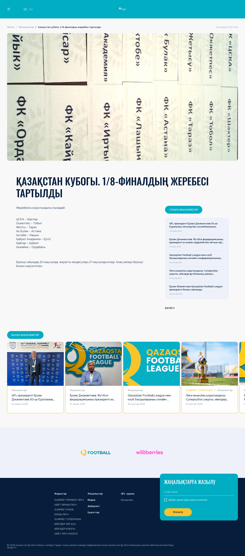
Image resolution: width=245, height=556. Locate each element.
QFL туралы (127, 493)
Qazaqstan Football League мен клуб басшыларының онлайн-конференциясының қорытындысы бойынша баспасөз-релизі (195, 257)
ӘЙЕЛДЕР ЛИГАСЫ (65, 524)
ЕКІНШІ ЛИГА (61, 514)
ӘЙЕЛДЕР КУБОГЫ (64, 529)
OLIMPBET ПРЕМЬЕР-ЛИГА (69, 500)
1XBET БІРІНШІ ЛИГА (65, 504)
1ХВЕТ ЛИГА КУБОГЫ (66, 533)
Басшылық (127, 500)
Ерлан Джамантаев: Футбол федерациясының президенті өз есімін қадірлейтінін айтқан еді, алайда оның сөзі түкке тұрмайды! (196, 241)
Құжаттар (93, 512)
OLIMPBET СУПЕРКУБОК (67, 519)
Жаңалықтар (26, 27)
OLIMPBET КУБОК (64, 509)
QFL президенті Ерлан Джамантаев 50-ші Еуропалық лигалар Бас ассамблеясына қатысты (193, 225)
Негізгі (10, 27)
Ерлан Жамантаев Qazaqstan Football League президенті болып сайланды (195, 288)
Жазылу (178, 512)
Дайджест (94, 506)
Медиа (91, 500)
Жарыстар (60, 493)
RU (31, 9)
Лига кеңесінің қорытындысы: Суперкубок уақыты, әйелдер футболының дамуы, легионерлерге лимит (193, 272)
